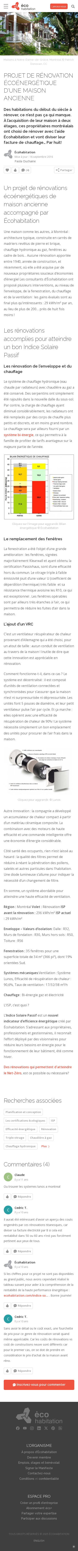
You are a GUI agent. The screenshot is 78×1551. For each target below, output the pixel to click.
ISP (53, 1120)
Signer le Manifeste (39, 1468)
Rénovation (48, 1129)
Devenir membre (39, 1457)
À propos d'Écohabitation (39, 1452)
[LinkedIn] (39, 1428)
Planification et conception (23, 1112)
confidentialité (49, 1478)
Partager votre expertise (39, 1513)
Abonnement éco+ (39, 1508)
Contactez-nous (39, 1473)
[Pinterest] (53, 1428)
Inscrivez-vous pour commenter (40, 1384)
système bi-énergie (18, 435)
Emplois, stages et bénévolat (39, 1462)
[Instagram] (32, 1428)
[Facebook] (18, 1428)
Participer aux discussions (39, 1518)
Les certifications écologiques (25, 1120)
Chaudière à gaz (41, 1137)
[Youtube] (25, 1428)
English (39, 1540)
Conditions (26, 1478)
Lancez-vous (59, 6)
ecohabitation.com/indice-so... (26, 1295)
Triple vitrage (15, 1137)
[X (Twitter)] (46, 1428)
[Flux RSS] (60, 1428)
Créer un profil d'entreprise (39, 1503)
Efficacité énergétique (20, 1129)
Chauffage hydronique (21, 1146)
